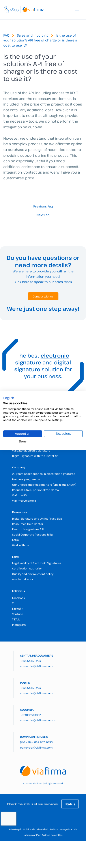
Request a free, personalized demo (35, 490)
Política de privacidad (35, 829)
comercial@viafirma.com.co (38, 720)
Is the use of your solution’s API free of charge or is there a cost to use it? (40, 40)
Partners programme (26, 479)
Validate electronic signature (31, 450)
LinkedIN (17, 608)
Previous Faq (43, 206)
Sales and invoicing (33, 35)
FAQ (6, 35)
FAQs (15, 540)
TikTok (16, 619)
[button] (8, 398)
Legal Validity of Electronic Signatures (36, 563)
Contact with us (43, 296)
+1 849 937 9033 (42, 742)
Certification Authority (26, 568)
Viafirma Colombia (24, 500)
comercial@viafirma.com (36, 666)
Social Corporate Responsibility (32, 534)
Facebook (18, 598)
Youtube (17, 614)
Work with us (20, 545)
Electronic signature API (28, 529)
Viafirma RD (19, 495)
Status (70, 804)
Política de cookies (52, 835)
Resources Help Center (27, 524)
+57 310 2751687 (30, 715)
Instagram (19, 624)
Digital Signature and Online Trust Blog (37, 518)
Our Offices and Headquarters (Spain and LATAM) (44, 484)
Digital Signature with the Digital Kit (35, 456)
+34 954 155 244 (30, 661)
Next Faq (43, 215)
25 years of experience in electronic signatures (43, 473)
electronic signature (42, 359)
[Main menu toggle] (77, 9)
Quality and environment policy (32, 574)
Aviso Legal (15, 829)
